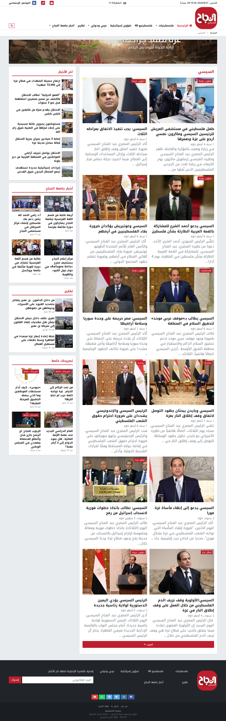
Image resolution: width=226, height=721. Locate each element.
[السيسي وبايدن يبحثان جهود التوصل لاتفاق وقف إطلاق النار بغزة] (181, 382)
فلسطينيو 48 (143, 25)
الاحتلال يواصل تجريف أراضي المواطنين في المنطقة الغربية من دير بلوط (36, 157)
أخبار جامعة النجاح (62, 25)
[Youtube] (95, 697)
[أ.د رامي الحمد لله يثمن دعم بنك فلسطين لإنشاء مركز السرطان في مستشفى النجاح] (26, 204)
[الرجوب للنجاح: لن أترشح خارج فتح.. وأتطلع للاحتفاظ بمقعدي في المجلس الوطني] (26, 420)
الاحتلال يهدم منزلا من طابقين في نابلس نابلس (38, 112)
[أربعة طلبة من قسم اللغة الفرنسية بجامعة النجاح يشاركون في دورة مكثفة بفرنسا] (58, 204)
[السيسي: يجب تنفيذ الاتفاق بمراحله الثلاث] (115, 100)
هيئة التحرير (103, 706)
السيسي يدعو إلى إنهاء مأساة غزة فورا (184, 510)
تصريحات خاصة (62, 361)
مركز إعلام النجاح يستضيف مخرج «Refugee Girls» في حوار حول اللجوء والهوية (59, 267)
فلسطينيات (166, 25)
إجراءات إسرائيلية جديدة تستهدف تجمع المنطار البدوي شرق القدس (37, 170)
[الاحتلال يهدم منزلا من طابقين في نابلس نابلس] (67, 113)
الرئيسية (213, 33)
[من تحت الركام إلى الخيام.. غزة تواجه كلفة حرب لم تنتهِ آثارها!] (58, 376)
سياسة (141, 178)
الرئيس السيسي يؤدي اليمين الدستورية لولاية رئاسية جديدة (120, 603)
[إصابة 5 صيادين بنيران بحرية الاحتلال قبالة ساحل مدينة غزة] (67, 142)
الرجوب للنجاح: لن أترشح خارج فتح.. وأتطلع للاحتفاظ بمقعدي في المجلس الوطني (27, 439)
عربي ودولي (98, 25)
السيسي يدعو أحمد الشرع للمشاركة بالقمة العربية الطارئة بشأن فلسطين (183, 228)
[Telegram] (109, 697)
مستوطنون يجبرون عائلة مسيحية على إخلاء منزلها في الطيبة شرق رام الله (36, 128)
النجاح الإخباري (206, 18)
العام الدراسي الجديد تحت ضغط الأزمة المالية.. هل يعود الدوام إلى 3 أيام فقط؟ (59, 439)
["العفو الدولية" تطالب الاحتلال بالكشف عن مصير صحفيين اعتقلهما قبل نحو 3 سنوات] (67, 98)
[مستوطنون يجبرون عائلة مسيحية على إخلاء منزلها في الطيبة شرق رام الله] (67, 127)
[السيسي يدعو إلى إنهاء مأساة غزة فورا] (181, 479)
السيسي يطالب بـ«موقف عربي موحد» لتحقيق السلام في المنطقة (182, 321)
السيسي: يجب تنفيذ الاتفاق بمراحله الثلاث (117, 131)
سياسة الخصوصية (113, 711)
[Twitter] (116, 697)
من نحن (124, 706)
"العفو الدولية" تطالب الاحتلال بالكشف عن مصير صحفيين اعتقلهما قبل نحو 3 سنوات (37, 99)
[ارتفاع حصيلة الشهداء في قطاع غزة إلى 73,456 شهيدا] (67, 84)
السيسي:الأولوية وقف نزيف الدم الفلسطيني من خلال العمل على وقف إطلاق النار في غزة (183, 605)
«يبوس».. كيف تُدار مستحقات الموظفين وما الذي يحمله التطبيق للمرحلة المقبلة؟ (28, 395)
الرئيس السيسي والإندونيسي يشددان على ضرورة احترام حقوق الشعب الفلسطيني (119, 415)
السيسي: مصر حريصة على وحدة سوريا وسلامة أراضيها (115, 321)
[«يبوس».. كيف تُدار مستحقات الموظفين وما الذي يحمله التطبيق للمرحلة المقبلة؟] (26, 376)
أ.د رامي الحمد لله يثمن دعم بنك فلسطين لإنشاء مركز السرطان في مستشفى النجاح (27, 223)
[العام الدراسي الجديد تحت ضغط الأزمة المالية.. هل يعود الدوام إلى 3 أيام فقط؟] (58, 420)
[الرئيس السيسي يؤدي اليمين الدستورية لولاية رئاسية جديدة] (115, 572)
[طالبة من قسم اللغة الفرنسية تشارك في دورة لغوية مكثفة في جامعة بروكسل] (26, 247)
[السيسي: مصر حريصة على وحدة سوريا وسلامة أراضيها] (115, 290)
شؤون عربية (138, 81)
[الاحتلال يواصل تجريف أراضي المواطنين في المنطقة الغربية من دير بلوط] (67, 156)
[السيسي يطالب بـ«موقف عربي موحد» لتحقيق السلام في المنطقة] (181, 290)
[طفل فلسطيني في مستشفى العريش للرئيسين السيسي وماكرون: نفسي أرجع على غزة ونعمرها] (181, 100)
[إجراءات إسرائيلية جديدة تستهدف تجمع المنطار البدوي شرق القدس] (67, 171)
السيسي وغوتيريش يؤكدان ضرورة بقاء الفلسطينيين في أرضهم (118, 228)
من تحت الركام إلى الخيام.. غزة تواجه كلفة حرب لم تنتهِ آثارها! (61, 393)
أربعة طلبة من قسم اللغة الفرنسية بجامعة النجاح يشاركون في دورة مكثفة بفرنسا (59, 221)
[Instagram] (124, 697)
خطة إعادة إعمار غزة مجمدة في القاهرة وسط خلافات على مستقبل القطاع (34, 340)
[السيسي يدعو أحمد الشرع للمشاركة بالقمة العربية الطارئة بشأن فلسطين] (181, 198)
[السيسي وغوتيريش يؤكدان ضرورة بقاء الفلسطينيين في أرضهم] (115, 198)
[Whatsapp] (102, 697)
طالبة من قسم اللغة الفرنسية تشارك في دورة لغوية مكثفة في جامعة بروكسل (26, 265)
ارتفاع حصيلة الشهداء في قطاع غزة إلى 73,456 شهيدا (36, 83)
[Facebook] (131, 697)
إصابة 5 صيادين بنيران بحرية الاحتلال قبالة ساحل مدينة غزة (37, 141)
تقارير (81, 25)
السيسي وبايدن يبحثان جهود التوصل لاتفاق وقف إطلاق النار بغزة (182, 413)
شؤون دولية (205, 81)
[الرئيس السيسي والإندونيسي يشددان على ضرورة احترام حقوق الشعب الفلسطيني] (115, 382)
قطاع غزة (140, 460)
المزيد (149, 644)
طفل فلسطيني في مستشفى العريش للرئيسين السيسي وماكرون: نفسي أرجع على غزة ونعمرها (182, 133)
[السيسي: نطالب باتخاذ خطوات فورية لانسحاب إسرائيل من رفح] (115, 479)
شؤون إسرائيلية (120, 25)
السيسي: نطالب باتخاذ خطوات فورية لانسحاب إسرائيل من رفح (116, 510)
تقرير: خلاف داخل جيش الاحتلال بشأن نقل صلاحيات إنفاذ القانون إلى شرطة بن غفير (34, 322)
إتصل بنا (115, 706)
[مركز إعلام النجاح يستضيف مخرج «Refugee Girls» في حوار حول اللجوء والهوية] (58, 247)
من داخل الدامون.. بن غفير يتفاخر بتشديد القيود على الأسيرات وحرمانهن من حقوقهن (33, 304)
